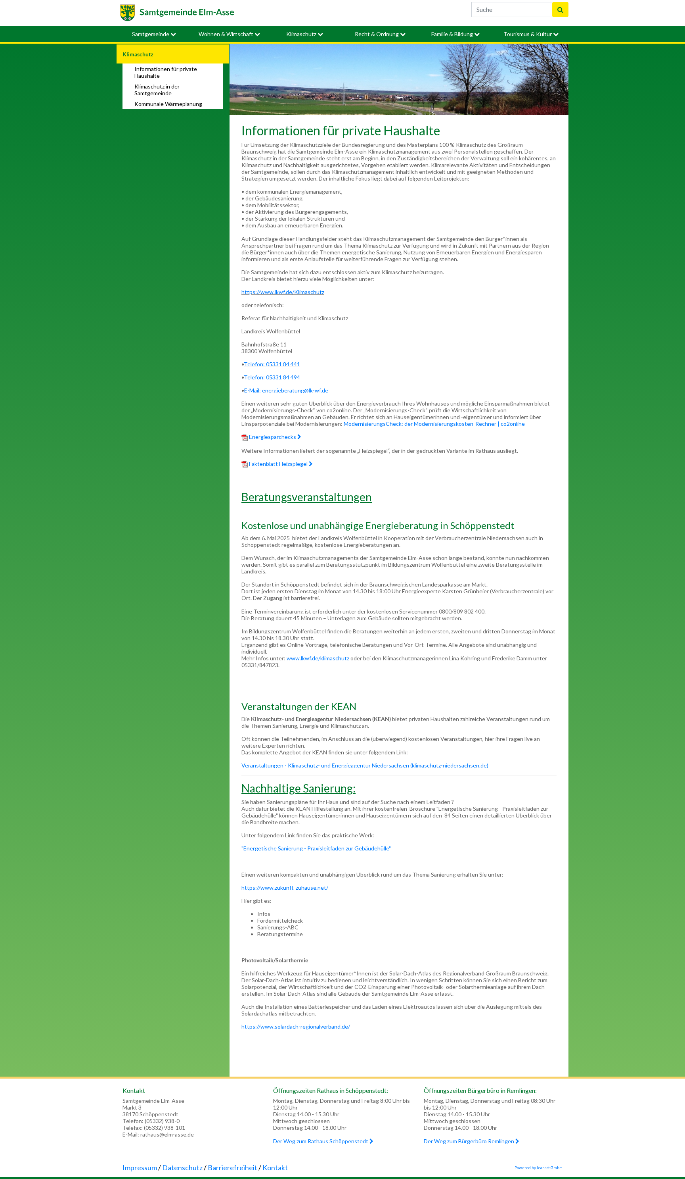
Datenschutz (182, 1167)
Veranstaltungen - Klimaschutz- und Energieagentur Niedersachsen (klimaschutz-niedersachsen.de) (364, 765)
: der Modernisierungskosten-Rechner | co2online (463, 423)
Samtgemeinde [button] (151, 34)
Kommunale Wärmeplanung (168, 103)
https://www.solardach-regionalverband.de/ (295, 1026)
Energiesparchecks (272, 436)
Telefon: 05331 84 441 (272, 364)
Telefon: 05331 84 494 (272, 377)
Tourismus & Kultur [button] (528, 34)
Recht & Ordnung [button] (377, 34)
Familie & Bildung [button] (452, 34)
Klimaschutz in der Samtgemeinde (157, 89)
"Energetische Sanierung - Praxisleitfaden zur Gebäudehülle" (316, 848)
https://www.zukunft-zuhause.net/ (284, 887)
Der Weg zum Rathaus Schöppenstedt (321, 1141)
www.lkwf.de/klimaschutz (318, 658)
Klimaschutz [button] (302, 34)
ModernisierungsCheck (373, 423)
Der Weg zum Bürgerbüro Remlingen (469, 1141)
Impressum (139, 1167)
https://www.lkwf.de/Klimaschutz (282, 291)
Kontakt (275, 1167)
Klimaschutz (137, 54)
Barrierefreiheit (232, 1167)
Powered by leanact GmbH (539, 1167)
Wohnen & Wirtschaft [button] (226, 34)
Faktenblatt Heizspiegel (278, 463)
